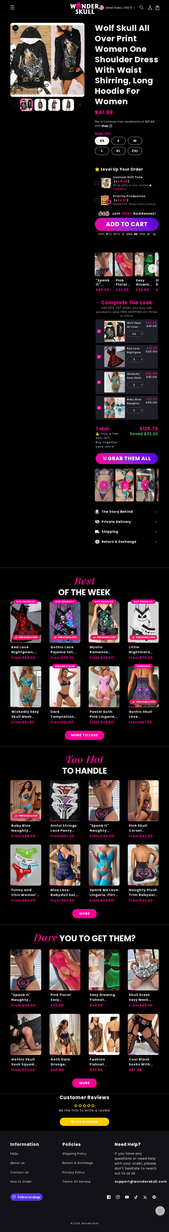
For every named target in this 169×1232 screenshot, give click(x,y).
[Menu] (12, 7)
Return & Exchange (77, 1163)
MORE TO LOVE (84, 735)
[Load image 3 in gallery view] (54, 105)
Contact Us (19, 1172)
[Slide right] (79, 104)
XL (118, 150)
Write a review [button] (84, 1121)
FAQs (14, 1154)
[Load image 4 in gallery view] (68, 105)
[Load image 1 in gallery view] (26, 105)
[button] (141, 7)
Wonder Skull (90, 1223)
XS (102, 140)
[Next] (152, 485)
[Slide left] (14, 104)
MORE (84, 913)
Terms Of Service (76, 1182)
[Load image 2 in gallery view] (40, 105)
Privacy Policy (73, 1172)
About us (17, 1163)
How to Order (21, 1182)
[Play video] (104, 485)
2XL (135, 150)
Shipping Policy (74, 1154)
